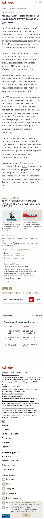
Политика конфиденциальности (12, 394)
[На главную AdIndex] (22, 367)
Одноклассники (13, 498)
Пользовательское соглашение (12, 396)
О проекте (6, 429)
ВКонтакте (11, 493)
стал (24, 166)
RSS (8, 484)
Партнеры (6, 438)
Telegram (10, 488)
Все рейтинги (37, 315)
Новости (12, 8)
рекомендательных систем (20, 511)
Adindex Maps (8, 469)
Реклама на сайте (10, 434)
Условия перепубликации (10, 375)
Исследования (21, 8)
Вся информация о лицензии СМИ (13, 391)
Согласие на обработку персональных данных (18, 401)
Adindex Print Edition (11, 461)
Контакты (10, 479)
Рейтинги (6, 456)
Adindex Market (9, 465)
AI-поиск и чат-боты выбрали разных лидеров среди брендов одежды (21, 204)
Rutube (9, 503)
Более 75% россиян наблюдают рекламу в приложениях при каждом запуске (32, 226)
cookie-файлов (27, 507)
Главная (4, 8)
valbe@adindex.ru (10, 282)
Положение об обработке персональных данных (18, 398)
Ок (26, 515)
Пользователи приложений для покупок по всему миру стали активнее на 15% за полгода (11, 227)
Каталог (5, 442)
